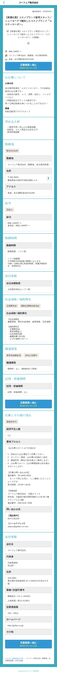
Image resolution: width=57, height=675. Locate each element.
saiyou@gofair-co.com (18, 526)
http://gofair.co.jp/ (16, 625)
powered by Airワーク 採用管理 (28, 671)
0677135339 (13, 518)
